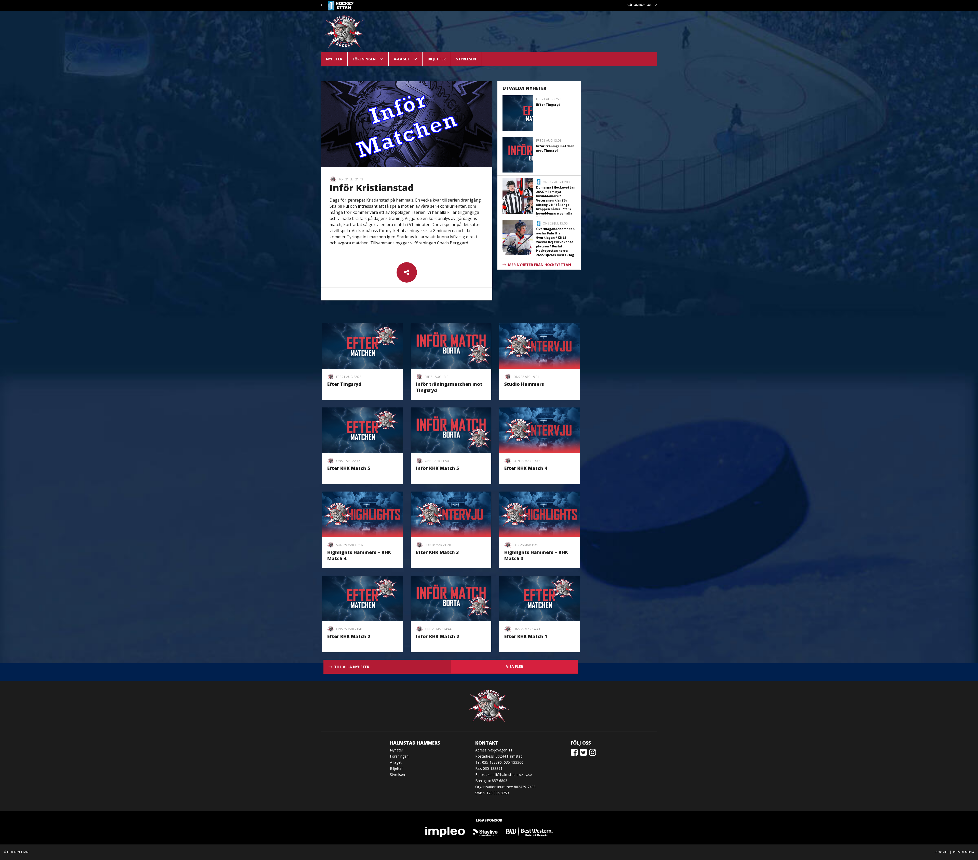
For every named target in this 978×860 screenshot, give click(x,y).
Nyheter (334, 59)
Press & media (963, 852)
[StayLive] (485, 831)
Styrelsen (466, 59)
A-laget (402, 59)
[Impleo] (445, 831)
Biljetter (437, 59)
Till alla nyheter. (352, 666)
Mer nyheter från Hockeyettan (539, 264)
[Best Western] (529, 831)
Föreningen (364, 59)
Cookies (941, 852)
